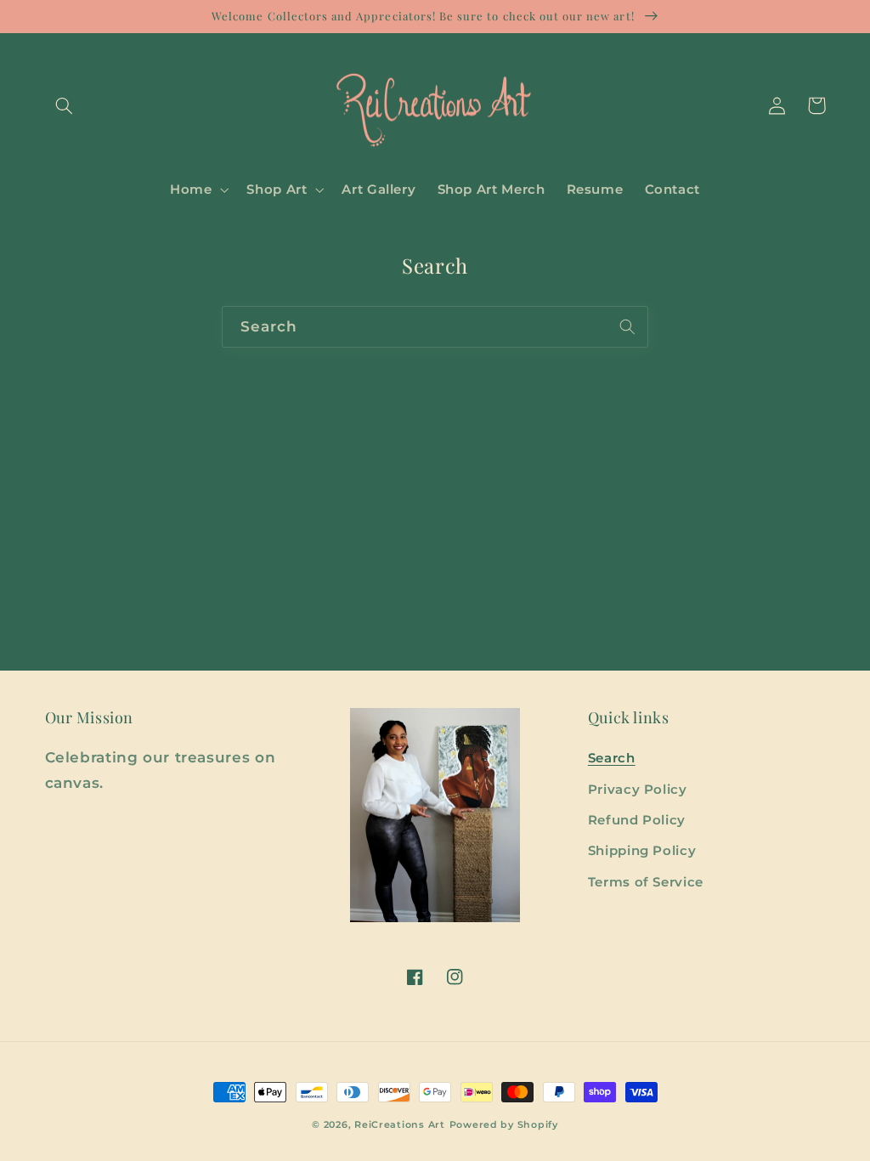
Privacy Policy (637, 789)
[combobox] (435, 327)
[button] (64, 105)
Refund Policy (637, 820)
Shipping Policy (642, 850)
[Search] (627, 326)
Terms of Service (645, 882)
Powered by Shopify (503, 1124)
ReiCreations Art (399, 1124)
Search (612, 758)
